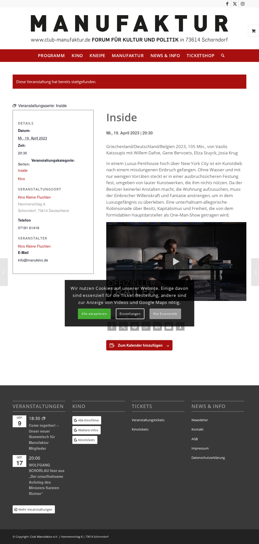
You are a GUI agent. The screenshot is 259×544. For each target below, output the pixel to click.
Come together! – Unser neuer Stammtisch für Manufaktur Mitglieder (44, 437)
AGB (194, 439)
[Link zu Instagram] (242, 4)
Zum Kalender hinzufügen (140, 345)
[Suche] (221, 55)
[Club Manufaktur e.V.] (129, 28)
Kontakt (197, 429)
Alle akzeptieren (94, 314)
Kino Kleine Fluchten (34, 197)
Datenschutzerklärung (208, 457)
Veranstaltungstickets (148, 420)
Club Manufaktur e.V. (44, 536)
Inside (23, 170)
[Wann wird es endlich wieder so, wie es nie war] (4, 272)
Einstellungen (130, 314)
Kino (21, 178)
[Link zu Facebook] (227, 4)
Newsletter (199, 420)
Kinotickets (140, 429)
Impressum (200, 448)
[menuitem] (51, 55)
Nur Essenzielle (165, 314)
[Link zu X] (235, 4)
